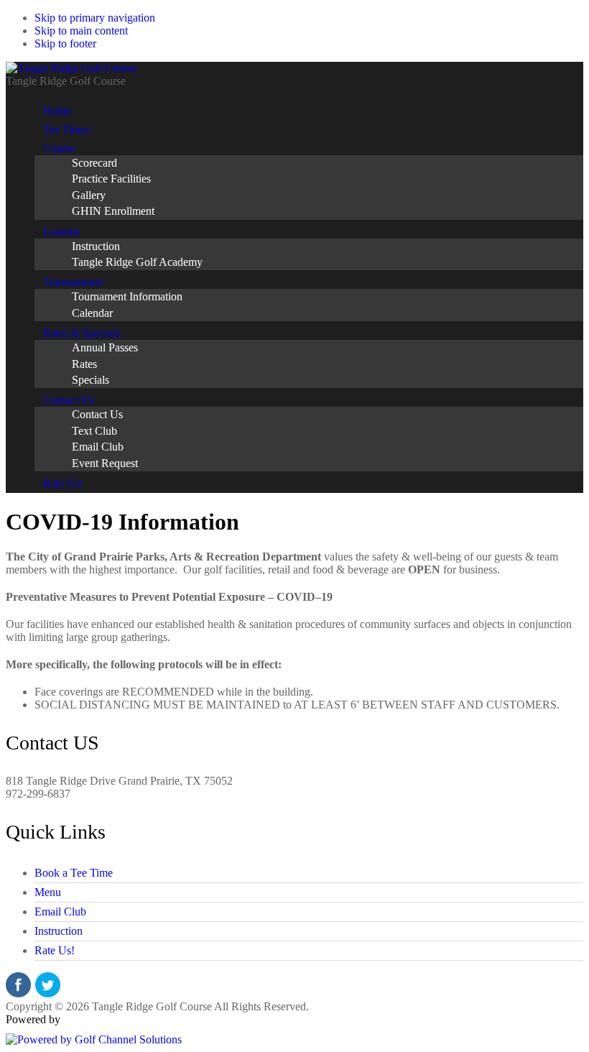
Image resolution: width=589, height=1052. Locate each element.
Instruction (58, 931)
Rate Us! (54, 950)
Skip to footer (65, 43)
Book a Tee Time (73, 873)
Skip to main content (81, 30)
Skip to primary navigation (94, 17)
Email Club (60, 911)
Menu (47, 892)
